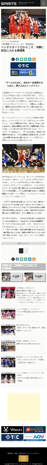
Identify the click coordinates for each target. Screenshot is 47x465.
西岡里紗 (26, 265)
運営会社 (10, 453)
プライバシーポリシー (32, 453)
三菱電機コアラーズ (16, 265)
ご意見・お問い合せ (19, 453)
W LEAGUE (14, 41)
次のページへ (23, 243)
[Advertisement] (23, 407)
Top (44, 462)
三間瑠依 (33, 265)
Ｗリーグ (5, 265)
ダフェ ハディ (7, 268)
